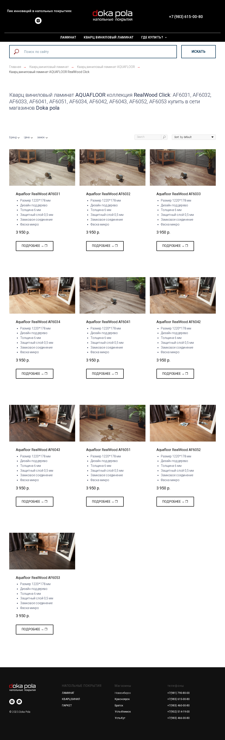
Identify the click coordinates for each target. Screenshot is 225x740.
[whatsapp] (19, 701)
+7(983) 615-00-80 (178, 699)
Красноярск (122, 699)
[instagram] (38, 23)
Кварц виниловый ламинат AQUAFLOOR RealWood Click (49, 72)
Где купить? (152, 37)
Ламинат (68, 37)
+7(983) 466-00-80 (178, 718)
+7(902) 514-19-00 (178, 711)
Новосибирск (123, 693)
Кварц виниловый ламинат (109, 37)
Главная (15, 67)
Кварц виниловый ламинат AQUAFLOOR (106, 67)
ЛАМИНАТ (68, 693)
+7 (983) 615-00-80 (186, 16)
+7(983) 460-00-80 (178, 705)
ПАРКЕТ (67, 705)
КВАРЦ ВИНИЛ (71, 699)
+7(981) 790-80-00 (178, 693)
